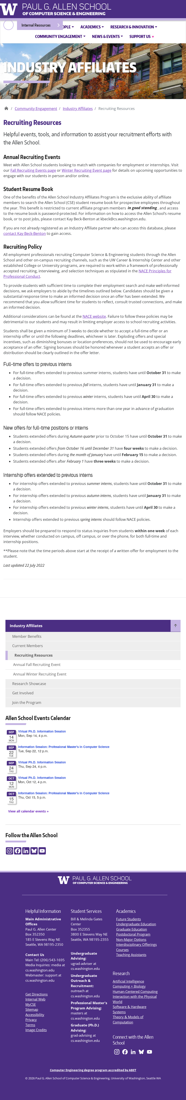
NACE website (94, 316)
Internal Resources (36, 24)
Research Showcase (29, 683)
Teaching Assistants (131, 954)
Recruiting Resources (34, 655)
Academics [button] (91, 26)
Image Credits (36, 1030)
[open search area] (8, 25)
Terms (30, 1025)
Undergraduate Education (136, 924)
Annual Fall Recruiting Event (37, 664)
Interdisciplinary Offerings (136, 944)
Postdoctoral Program (133, 934)
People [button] (64, 26)
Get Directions (36, 994)
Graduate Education (131, 929)
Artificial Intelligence (128, 981)
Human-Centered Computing (135, 991)
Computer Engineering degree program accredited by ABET (93, 1070)
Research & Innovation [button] (132, 26)
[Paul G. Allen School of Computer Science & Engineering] (79, 7)
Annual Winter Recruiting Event (39, 674)
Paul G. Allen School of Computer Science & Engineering (6, 107)
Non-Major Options (131, 939)
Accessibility (34, 1014)
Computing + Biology (129, 986)
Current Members (27, 645)
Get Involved (23, 692)
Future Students (128, 919)
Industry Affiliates (78, 108)
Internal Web (35, 999)
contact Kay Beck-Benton (24, 233)
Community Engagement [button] (58, 36)
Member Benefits (27, 636)
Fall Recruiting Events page (33, 170)
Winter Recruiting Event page (86, 170)
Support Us (142, 36)
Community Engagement (36, 108)
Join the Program (26, 702)
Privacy (31, 1019)
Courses (122, 949)
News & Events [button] (106, 36)
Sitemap (31, 1009)
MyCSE (30, 1004)
